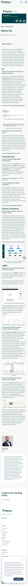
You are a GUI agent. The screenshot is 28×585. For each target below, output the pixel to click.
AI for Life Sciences (5, 543)
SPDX (15, 165)
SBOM (16, 163)
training (11, 305)
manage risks (12, 382)
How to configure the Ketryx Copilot (11, 153)
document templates (11, 332)
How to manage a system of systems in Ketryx (13, 241)
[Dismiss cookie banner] (23, 560)
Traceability (4, 533)
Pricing (3, 530)
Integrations (4, 537)
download (14, 178)
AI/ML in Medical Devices (6, 541)
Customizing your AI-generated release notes (13, 105)
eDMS (15, 272)
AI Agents (4, 535)
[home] (6, 2)
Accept (18, 579)
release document (6, 78)
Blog (2, 26)
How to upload (5, 178)
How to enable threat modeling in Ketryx (12, 205)
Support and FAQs (5, 556)
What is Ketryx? (5, 528)
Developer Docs (5, 552)
